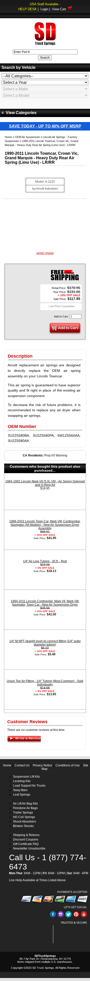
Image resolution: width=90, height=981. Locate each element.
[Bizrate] (81, 940)
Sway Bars (20, 790)
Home (8, 137)
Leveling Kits (21, 781)
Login (44, 9)
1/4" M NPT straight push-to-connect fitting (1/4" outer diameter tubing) (45, 642)
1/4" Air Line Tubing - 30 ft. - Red (45, 561)
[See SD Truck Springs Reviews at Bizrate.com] (72, 934)
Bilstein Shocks (23, 826)
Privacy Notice (42, 765)
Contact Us (22, 765)
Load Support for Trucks (29, 785)
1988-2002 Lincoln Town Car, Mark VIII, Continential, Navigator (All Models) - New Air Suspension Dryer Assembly (44, 525)
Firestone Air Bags (25, 808)
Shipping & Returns (26, 835)
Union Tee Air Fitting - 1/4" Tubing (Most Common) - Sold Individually (45, 682)
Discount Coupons (25, 839)
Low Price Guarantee (61, 306)
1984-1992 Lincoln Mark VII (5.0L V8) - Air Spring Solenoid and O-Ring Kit (45, 483)
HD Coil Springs (24, 817)
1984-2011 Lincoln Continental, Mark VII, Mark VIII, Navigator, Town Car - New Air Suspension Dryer (45, 602)
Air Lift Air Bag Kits (25, 803)
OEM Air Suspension (27, 137)
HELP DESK (27, 9)
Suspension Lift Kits (26, 776)
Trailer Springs (23, 812)
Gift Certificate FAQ (25, 844)
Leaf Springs (21, 794)
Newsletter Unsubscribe (29, 848)
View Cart (60, 9)
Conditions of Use (68, 765)
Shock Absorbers (24, 821)
